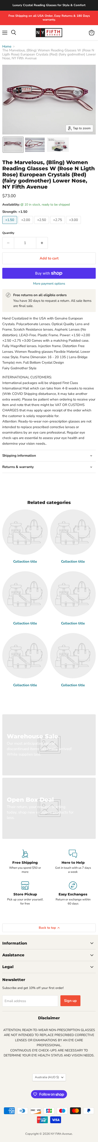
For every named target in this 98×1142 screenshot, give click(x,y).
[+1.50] (10, 225)
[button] (13, 144)
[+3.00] (74, 225)
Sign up (70, 1000)
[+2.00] (26, 225)
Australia (47, 1077)
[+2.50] (42, 225)
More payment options (49, 284)
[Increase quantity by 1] (42, 243)
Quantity (8, 233)
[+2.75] (58, 225)
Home (6, 46)
